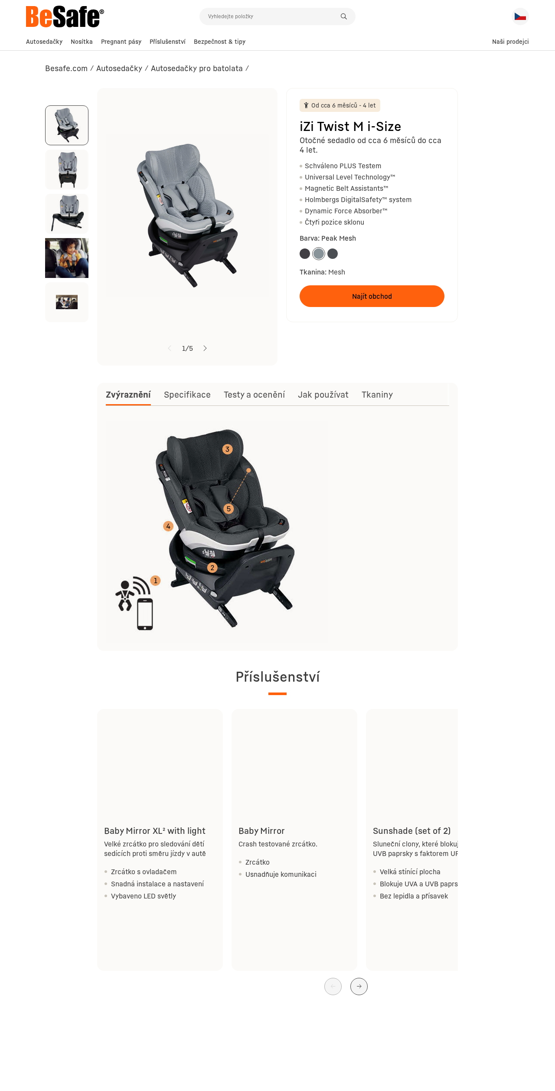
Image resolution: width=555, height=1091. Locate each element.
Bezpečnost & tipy (219, 41)
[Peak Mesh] (318, 253)
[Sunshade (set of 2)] (429, 756)
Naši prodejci (510, 41)
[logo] (112, 16)
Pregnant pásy (121, 41)
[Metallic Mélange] (305, 253)
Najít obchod (372, 296)
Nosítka (82, 41)
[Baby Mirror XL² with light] (160, 756)
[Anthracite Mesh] (332, 253)
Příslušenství (168, 41)
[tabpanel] (277, 531)
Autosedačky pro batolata (197, 68)
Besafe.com (66, 68)
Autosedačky (44, 41)
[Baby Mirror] (294, 756)
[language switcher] (520, 16)
